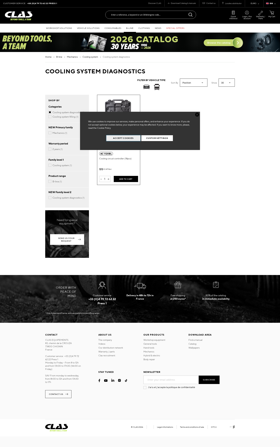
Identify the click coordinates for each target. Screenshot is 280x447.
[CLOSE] (197, 115)
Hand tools (148, 347)
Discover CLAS (154, 3)
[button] (271, 4)
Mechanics (148, 351)
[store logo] (18, 16)
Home (48, 57)
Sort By (174, 82)
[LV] (146, 87)
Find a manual (195, 340)
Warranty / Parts (260, 17)
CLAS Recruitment (106, 355)
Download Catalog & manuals (183, 3)
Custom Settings (157, 138)
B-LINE (59, 57)
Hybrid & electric (151, 355)
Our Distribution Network (110, 347)
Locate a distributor (233, 3)
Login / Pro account (247, 17)
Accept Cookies (123, 138)
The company (105, 340)
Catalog (192, 344)
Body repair (149, 359)
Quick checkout (233, 17)
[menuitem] (59, 28)
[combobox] (150, 15)
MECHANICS (72, 57)
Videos (101, 344)
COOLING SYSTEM (90, 57)
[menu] (140, 28)
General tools (150, 344)
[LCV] (157, 87)
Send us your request (66, 239)
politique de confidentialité (181, 387)
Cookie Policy (104, 128)
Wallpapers (194, 347)
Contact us (211, 3)
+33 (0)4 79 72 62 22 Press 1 (42, 3)
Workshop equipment (154, 340)
